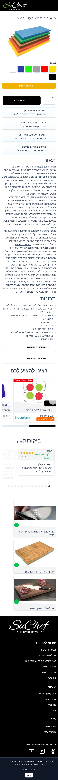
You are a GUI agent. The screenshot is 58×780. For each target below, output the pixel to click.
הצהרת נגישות (49, 672)
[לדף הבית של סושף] (14, 5)
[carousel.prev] (53, 401)
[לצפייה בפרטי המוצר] (35, 392)
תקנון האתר (50, 699)
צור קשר (52, 677)
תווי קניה (52, 704)
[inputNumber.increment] (46, 102)
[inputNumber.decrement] (52, 102)
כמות (53, 97)
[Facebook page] (52, 751)
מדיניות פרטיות (49, 666)
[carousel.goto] (49, 486)
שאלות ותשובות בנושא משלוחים (40, 661)
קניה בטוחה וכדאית (47, 693)
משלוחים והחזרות (47, 655)
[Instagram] (41, 751)
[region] (29, 400)
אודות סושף (50, 726)
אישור (29, 775)
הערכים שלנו (50, 732)
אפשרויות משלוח (48, 649)
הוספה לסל (19, 100)
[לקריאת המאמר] (16, 525)
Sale (53, 710)
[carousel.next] (5, 401)
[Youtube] (30, 751)
